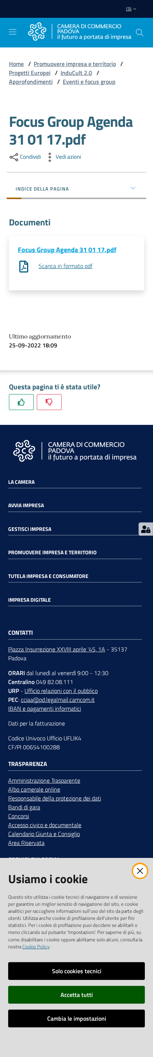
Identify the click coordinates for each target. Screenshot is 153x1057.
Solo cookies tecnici (76, 971)
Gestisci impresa (29, 529)
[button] (139, 32)
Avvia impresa (26, 505)
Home (16, 63)
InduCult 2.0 (76, 72)
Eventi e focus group (89, 81)
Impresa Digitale (29, 600)
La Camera (21, 482)
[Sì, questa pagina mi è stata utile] (21, 402)
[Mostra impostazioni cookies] (146, 529)
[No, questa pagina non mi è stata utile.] (49, 402)
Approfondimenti (31, 81)
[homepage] (79, 32)
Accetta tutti (77, 994)
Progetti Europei (30, 72)
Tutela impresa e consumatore (48, 576)
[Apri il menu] (12, 31)
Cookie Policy (35, 946)
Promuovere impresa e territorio (75, 63)
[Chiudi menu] (126, 15)
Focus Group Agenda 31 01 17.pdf (67, 250)
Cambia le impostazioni (76, 1018)
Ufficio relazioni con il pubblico (61, 690)
